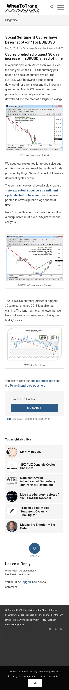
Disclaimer (53, 620)
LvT (61, 48)
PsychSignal (31, 418)
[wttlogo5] (28, 7)
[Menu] (59, 7)
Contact (22, 624)
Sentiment (48, 48)
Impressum (11, 624)
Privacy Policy (39, 620)
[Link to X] (61, 629)
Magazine (11, 20)
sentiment (45, 418)
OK (35, 683)
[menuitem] (50, 7)
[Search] (50, 7)
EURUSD (17, 418)
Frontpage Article (32, 48)
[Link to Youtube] (50, 629)
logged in (28, 582)
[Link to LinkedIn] (55, 629)
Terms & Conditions (21, 620)
